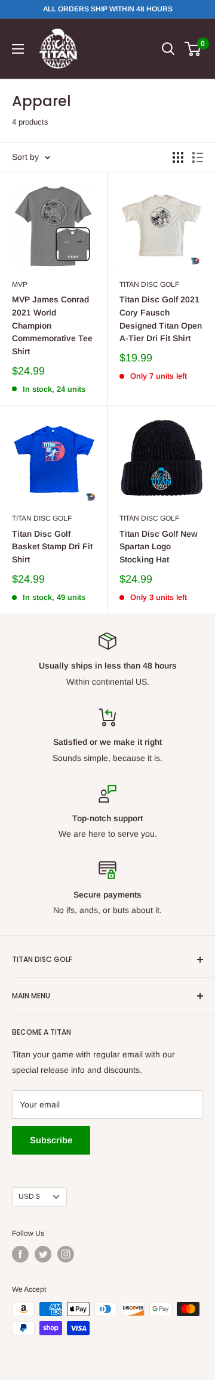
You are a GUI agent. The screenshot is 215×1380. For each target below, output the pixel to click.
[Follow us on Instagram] (65, 1254)
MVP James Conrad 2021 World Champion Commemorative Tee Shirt (52, 325)
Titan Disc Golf (149, 284)
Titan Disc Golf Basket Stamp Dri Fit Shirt (52, 546)
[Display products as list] (197, 157)
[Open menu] (18, 49)
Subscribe (51, 1140)
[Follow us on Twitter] (43, 1254)
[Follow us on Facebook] (20, 1254)
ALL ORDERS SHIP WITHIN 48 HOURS (108, 9)
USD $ (29, 1196)
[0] (193, 49)
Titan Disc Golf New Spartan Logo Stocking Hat (158, 546)
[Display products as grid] (178, 157)
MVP (19, 284)
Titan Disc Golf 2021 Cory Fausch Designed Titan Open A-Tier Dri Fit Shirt (160, 319)
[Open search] (168, 48)
